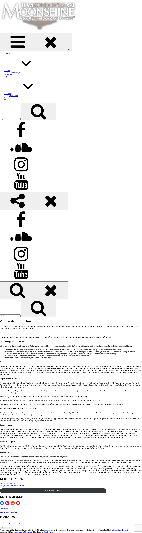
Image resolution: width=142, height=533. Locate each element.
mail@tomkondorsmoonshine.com (12, 486)
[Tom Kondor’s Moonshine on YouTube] (21, 189)
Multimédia (8, 75)
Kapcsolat (7, 94)
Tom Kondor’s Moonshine (22, 532)
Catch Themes (49, 532)
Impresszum (4, 509)
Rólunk (7, 71)
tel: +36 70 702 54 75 (7, 484)
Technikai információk (12, 524)
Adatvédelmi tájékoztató (120, 530)
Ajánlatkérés (13, 96)
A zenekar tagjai (14, 73)
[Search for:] (10, 119)
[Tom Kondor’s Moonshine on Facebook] (21, 138)
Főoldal (7, 54)
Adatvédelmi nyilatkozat (8, 512)
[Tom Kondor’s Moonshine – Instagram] (21, 172)
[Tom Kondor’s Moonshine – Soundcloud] (21, 155)
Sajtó (6, 77)
